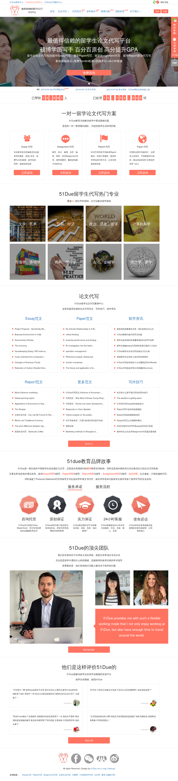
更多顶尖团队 (89, 649)
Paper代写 (37, 774)
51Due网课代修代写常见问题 (129, 334)
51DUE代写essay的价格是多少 (130, 403)
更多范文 (85, 381)
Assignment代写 (50, 774)
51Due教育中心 (16, 2)
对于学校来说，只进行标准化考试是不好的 (84, 420)
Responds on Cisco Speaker (78, 409)
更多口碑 (89, 740)
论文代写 (62, 11)
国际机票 (119, 11)
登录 (157, 11)
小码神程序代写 (86, 774)
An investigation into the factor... (80, 345)
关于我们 (134, 11)
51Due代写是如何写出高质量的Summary (135, 368)
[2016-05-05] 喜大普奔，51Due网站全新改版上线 (128, 89)
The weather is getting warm (129, 398)
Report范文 (34, 381)
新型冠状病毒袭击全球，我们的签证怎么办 (135, 328)
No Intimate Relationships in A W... (81, 328)
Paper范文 (84, 318)
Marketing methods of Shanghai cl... (81, 431)
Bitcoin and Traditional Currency (29, 420)
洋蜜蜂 (75, 774)
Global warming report (24, 398)
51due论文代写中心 (34, 2)
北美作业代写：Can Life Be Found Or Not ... (34, 414)
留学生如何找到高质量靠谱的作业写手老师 (135, 340)
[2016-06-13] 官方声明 (86, 89)
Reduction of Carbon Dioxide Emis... (31, 368)
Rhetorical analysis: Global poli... (80, 356)
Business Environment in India (28, 334)
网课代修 (105, 11)
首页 (52, 11)
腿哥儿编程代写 (108, 774)
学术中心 (89, 443)
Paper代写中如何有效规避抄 (129, 409)
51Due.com (96, 768)
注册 (165, 11)
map (104, 768)
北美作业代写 (65, 774)
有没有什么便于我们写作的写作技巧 (132, 392)
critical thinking (72, 334)
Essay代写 (26, 774)
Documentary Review (24, 340)
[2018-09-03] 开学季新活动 (53, 89)
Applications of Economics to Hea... (30, 403)
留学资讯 (136, 318)
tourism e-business (74, 362)
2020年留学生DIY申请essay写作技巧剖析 (135, 426)
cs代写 (97, 774)
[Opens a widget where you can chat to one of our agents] (167, 776)
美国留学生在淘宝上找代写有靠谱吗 (132, 356)
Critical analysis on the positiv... (79, 414)
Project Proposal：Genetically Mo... (30, 328)
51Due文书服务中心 (53, 2)
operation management (76, 351)
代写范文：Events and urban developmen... (85, 403)
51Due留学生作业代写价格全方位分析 (133, 351)
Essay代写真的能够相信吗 (128, 414)
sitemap (111, 768)
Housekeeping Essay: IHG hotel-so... (31, 351)
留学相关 (91, 11)
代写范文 (77, 11)
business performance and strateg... (82, 340)
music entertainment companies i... (30, 356)
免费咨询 (89, 72)
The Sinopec (20, 409)
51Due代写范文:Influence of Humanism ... (84, 392)
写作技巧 (136, 381)
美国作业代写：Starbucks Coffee (29, 431)
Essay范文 (33, 318)
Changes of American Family (27, 362)
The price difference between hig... (30, 426)
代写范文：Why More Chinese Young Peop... (85, 398)
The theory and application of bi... (80, 368)
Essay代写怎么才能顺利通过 (129, 420)
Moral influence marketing (26, 392)
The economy (21, 345)
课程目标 (70, 426)
